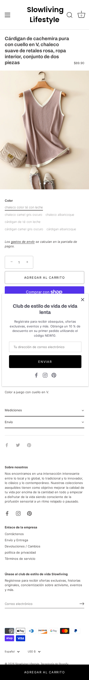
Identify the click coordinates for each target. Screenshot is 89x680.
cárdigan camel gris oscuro (24, 229)
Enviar (45, 362)
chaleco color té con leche (24, 207)
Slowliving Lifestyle (44, 15)
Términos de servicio (20, 558)
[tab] (44, 411)
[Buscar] (69, 15)
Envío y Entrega (16, 540)
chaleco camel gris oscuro (23, 214)
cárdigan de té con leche (23, 222)
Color (9, 200)
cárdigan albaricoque (61, 229)
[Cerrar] (82, 299)
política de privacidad (20, 552)
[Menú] (7, 15)
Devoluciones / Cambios (22, 546)
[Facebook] (36, 375)
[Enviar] (82, 603)
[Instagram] (45, 375)
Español (10, 651)
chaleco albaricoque (60, 214)
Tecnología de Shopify (54, 664)
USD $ (32, 651)
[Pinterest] (54, 375)
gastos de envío (23, 242)
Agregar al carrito (44, 672)
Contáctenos (14, 534)
